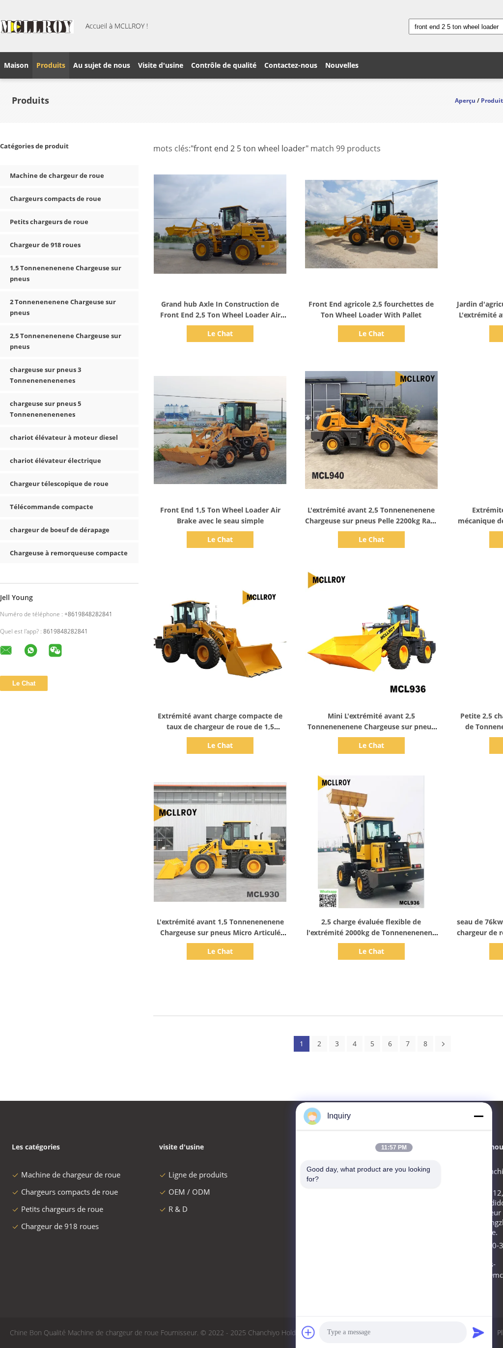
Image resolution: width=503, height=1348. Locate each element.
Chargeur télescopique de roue (59, 483)
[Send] (478, 1332)
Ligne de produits (197, 1174)
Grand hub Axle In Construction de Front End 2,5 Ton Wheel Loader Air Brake (220, 314)
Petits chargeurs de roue (49, 221)
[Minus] (478, 1116)
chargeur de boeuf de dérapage (60, 529)
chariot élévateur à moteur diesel (64, 437)
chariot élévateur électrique (55, 460)
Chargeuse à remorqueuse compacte (69, 552)
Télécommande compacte (51, 506)
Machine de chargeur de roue (57, 175)
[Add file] (308, 1332)
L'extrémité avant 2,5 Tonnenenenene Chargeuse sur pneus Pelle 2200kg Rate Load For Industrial (371, 520)
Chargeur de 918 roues (45, 244)
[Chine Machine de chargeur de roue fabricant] (37, 26)
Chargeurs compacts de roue (55, 198)
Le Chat (220, 333)
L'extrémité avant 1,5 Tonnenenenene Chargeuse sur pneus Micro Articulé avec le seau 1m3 (220, 932)
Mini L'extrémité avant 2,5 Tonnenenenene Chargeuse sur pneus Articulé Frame (371, 726)
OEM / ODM (189, 1192)
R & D (178, 1209)
